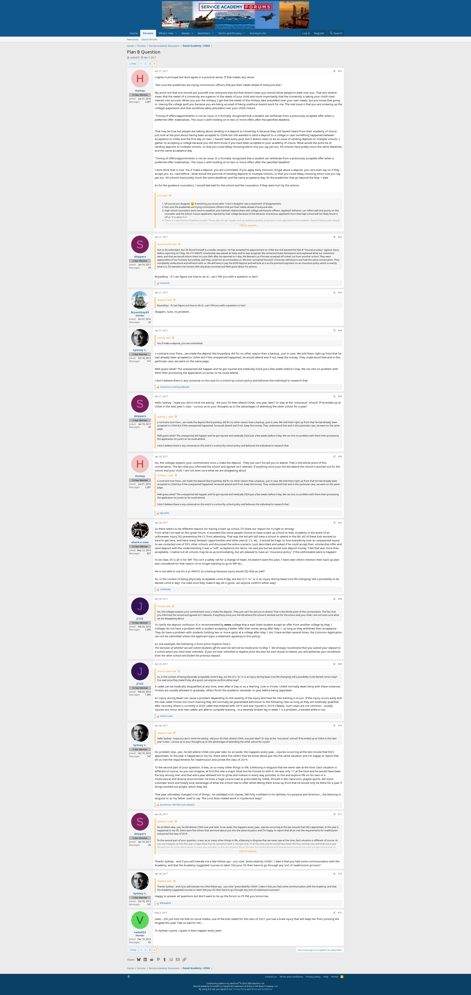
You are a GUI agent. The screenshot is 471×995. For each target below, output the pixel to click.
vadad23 (134, 57)
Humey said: (164, 337)
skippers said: (164, 299)
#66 (340, 456)
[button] (176, 33)
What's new (166, 33)
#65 (340, 396)
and (175, 387)
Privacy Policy (239, 989)
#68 (340, 598)
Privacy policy (313, 976)
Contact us (271, 976)
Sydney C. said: (165, 416)
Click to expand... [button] (248, 225)
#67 (340, 522)
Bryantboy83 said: (167, 244)
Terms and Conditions (261, 989)
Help (325, 976)
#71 (340, 814)
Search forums (149, 39)
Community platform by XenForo (235, 983)
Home (133, 33)
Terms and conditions (291, 976)
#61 (340, 71)
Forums (148, 33)
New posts (133, 39)
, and (177, 804)
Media (186, 33)
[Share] (334, 71)
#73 (340, 912)
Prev (133, 63)
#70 (340, 725)
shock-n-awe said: (166, 671)
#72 (340, 873)
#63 (340, 292)
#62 (340, 237)
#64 (340, 330)
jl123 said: (162, 195)
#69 (340, 664)
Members (204, 33)
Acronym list (258, 33)
